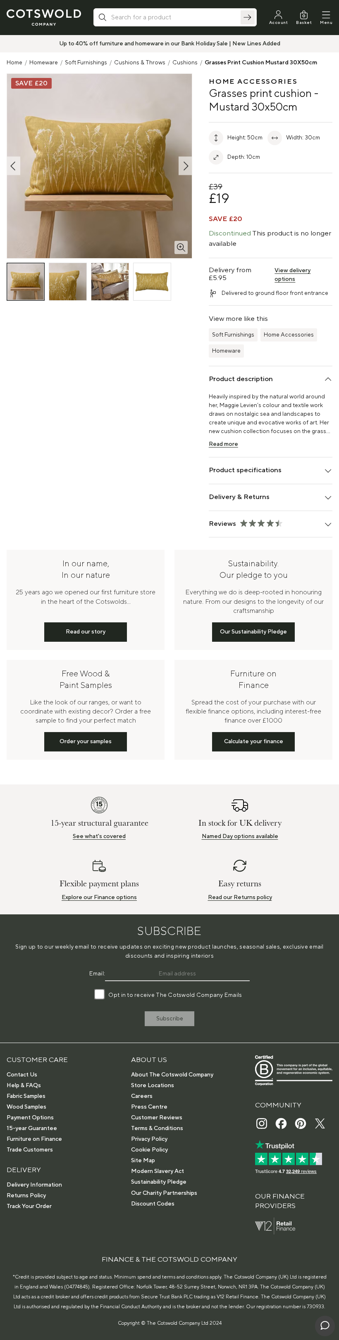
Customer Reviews (156, 1117)
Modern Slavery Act (157, 1171)
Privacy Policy (149, 1139)
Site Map (143, 1160)
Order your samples (86, 741)
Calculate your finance (253, 741)
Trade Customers (30, 1150)
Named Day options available (240, 836)
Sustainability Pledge (158, 1182)
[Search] (248, 17)
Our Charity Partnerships (164, 1193)
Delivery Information (34, 1185)
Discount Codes (152, 1204)
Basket (304, 22)
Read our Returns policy (240, 897)
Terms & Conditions (157, 1128)
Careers (142, 1096)
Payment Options (30, 1117)
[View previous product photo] (13, 166)
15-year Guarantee (32, 1128)
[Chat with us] (325, 1326)
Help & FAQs (24, 1085)
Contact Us (22, 1075)
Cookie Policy (149, 1150)
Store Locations (152, 1085)
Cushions (185, 62)
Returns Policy (26, 1195)
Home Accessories (289, 335)
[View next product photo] (185, 166)
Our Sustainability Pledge (253, 632)
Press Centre (149, 1107)
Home (14, 62)
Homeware (43, 62)
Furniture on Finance (34, 1139)
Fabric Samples (26, 1096)
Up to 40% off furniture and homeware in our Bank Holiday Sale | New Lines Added (169, 43)
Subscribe (169, 1018)
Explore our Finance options (99, 897)
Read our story (85, 632)
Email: (97, 973)
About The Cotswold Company (172, 1075)
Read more (223, 444)
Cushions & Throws (139, 62)
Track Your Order (29, 1206)
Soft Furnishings (86, 62)
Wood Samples (26, 1107)
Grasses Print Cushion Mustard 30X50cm (261, 62)
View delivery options (292, 275)
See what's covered (99, 836)
